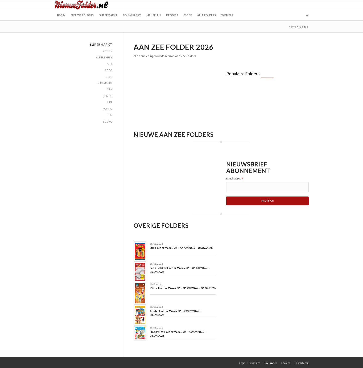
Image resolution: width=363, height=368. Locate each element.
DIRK (109, 89)
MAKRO (107, 109)
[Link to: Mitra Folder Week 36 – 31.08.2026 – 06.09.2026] (140, 293)
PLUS (109, 115)
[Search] (306, 15)
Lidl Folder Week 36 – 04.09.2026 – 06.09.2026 (181, 247)
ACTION (107, 51)
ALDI (109, 64)
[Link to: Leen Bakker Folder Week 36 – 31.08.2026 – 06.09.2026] (140, 272)
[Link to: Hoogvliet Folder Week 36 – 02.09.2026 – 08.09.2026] (140, 333)
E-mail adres (234, 178)
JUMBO (108, 96)
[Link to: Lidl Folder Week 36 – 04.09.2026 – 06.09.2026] (140, 251)
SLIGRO (107, 121)
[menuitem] (61, 15)
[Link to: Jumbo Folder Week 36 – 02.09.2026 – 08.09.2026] (140, 315)
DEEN (109, 77)
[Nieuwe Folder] (82, 5)
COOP (108, 70)
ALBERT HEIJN (104, 57)
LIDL (109, 102)
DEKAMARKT (104, 83)
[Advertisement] (169, 100)
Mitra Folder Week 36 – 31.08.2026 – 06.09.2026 (183, 288)
